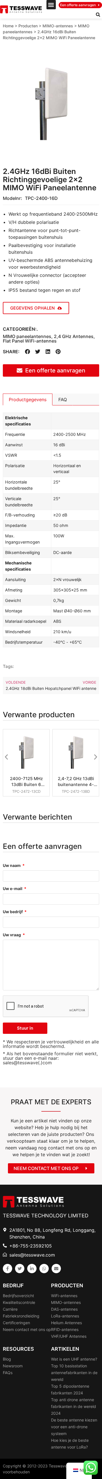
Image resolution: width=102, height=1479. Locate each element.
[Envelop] (56, 1268)
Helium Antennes (66, 1322)
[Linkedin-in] (32, 1268)
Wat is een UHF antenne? (74, 1359)
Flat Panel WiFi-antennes (30, 341)
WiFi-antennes (64, 1295)
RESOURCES (18, 1349)
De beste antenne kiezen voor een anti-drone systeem (74, 1427)
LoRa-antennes (65, 1316)
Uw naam (12, 866)
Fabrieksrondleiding (21, 1316)
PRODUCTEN (67, 1285)
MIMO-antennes (57, 25)
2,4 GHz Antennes (74, 336)
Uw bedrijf (13, 912)
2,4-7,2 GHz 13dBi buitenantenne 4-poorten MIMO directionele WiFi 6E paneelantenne (76, 781)
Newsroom (13, 1365)
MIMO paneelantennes (27, 336)
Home (8, 25)
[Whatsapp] (44, 1268)
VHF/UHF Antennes (68, 1336)
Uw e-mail (13, 889)
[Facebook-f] (7, 1268)
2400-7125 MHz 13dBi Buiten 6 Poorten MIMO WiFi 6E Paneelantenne (26, 781)
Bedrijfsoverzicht (18, 1295)
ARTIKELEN (65, 1349)
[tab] (27, 399)
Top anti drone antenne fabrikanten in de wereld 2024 (73, 1406)
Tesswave (58, 1465)
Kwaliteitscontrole (19, 1302)
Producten (28, 25)
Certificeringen (16, 1322)
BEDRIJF (13, 1285)
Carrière (10, 1309)
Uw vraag (12, 935)
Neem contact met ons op (27, 1329)
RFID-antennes (64, 1329)
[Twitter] (19, 1268)
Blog (7, 1359)
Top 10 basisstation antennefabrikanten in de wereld (74, 1372)
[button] (51, 4)
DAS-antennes (64, 1309)
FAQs (7, 1372)
